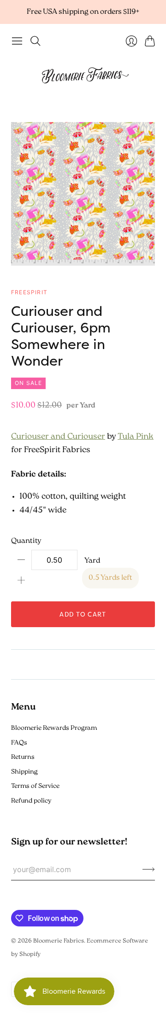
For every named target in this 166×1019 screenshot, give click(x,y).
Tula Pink (136, 437)
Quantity (26, 541)
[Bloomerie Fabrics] (83, 74)
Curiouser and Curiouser (58, 437)
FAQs (19, 743)
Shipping (24, 772)
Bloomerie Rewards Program (54, 728)
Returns (23, 757)
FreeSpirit (29, 292)
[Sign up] (148, 869)
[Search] (35, 41)
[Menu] (17, 41)
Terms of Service (35, 786)
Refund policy (31, 801)
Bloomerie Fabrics (58, 941)
